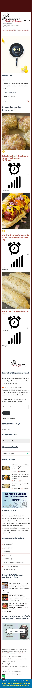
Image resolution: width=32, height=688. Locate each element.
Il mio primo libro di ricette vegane (11, 656)
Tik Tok (11, 669)
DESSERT (6, 559)
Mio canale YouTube (7, 659)
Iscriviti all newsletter (15, 671)
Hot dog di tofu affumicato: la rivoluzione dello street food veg (15, 237)
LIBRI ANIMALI (8, 544)
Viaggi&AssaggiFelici (7, 23)
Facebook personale (7, 661)
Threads (18, 669)
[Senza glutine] (3, 151)
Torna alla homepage (10, 92)
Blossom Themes (7, 653)
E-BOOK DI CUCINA (10, 566)
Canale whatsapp (20, 659)
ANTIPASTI (7, 548)
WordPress (22, 653)
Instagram (22, 666)
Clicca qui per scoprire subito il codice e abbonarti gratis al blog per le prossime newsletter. (16, 683)
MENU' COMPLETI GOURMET (12, 562)
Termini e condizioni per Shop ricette (12, 674)
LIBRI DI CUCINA (9, 570)
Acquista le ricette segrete (9, 666)
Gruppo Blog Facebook (8, 664)
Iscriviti (6, 413)
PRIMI (5, 552)
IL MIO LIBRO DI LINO (16, 631)
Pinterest (4, 669)
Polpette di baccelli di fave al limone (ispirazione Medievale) (15, 158)
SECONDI (6, 555)
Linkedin (4, 671)
